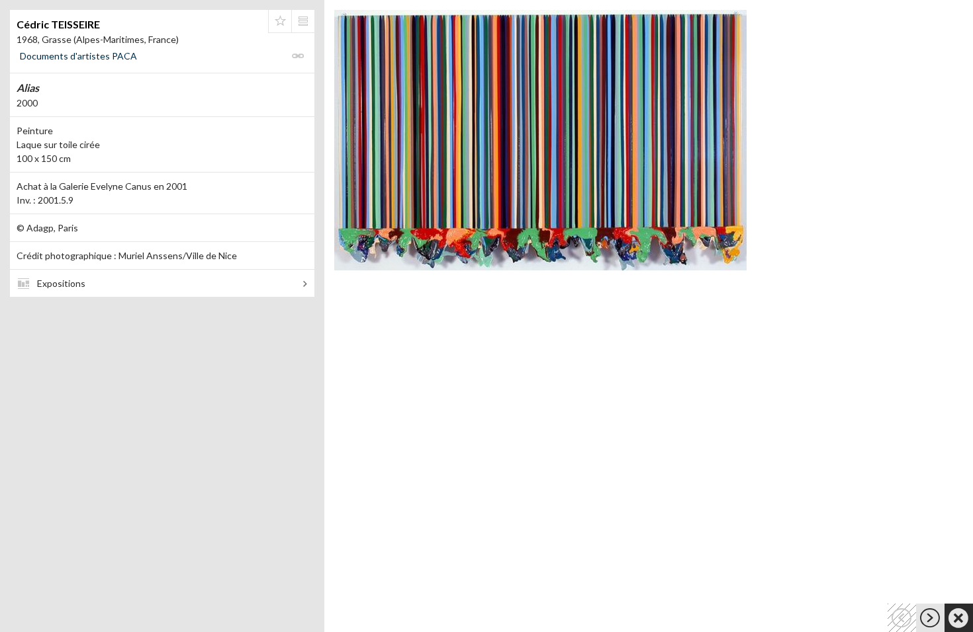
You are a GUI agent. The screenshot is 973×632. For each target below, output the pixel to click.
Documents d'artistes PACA (78, 55)
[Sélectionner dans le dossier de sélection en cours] (280, 21)
